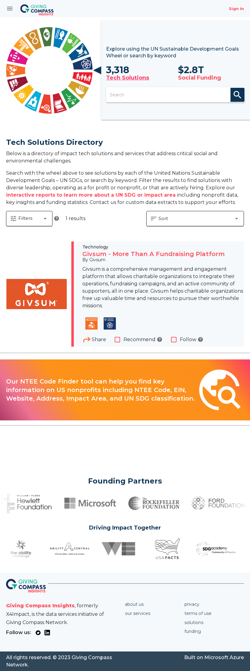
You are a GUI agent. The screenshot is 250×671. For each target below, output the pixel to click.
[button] (29, 218)
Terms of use (198, 613)
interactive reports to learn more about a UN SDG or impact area (91, 195)
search (237, 95)
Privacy (191, 604)
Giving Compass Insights (40, 606)
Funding (192, 631)
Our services (137, 613)
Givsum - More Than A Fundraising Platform (153, 254)
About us (134, 604)
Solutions (193, 622)
